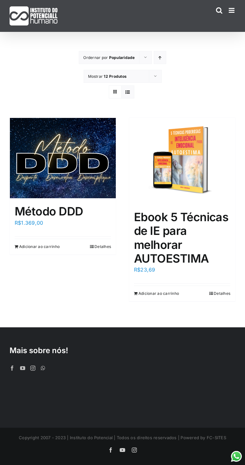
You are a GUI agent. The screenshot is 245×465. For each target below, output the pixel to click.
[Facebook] (12, 368)
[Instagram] (32, 368)
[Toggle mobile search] (219, 10)
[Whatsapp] (43, 368)
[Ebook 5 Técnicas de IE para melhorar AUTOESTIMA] (182, 161)
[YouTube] (22, 368)
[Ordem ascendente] (160, 57)
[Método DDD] (63, 158)
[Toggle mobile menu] (232, 10)
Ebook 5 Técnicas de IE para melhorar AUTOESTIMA (181, 237)
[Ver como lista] (128, 92)
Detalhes (102, 246)
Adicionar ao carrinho (39, 246)
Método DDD (49, 211)
